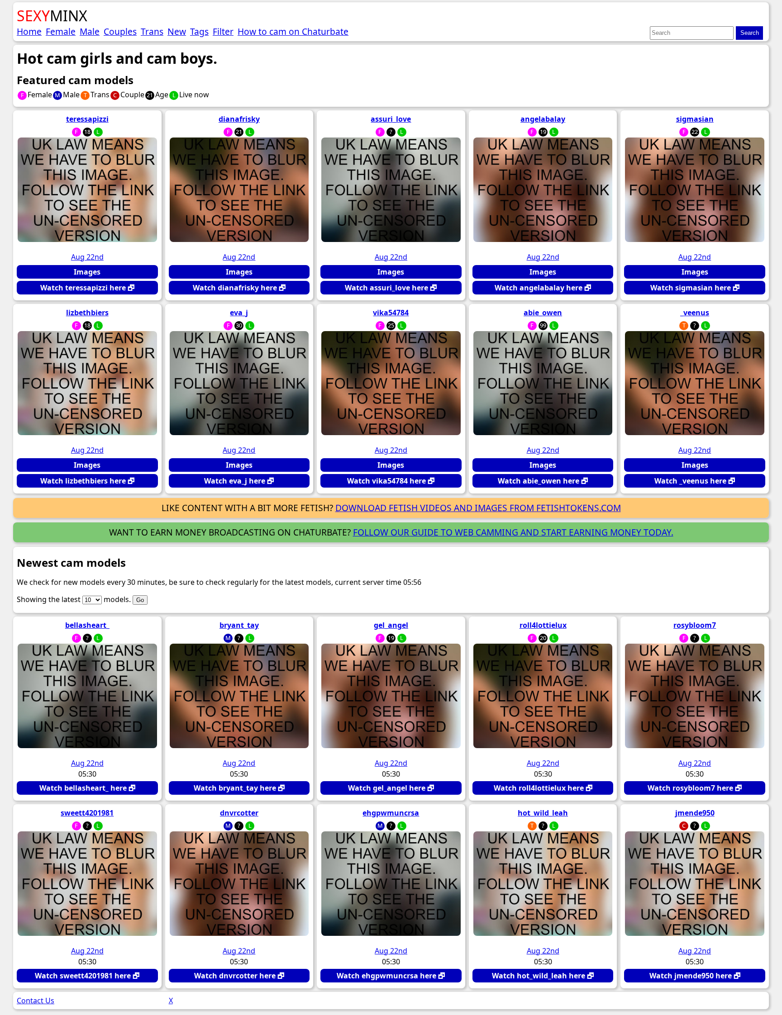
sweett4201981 (87, 813)
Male (90, 31)
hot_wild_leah (543, 813)
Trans (152, 31)
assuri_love (391, 119)
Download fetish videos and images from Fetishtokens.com (478, 508)
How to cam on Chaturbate (293, 31)
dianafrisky (239, 119)
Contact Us (35, 1001)
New (176, 31)
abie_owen (543, 313)
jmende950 (695, 813)
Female (61, 31)
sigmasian (695, 119)
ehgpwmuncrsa (390, 813)
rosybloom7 (694, 625)
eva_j (239, 313)
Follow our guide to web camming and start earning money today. (513, 532)
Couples (120, 31)
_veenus (694, 313)
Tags (199, 31)
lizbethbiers (87, 313)
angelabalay (542, 119)
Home (29, 31)
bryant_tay (239, 625)
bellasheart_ (87, 625)
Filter (223, 31)
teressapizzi (87, 119)
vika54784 (391, 313)
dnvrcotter (239, 813)
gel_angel (391, 625)
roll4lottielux (543, 625)
